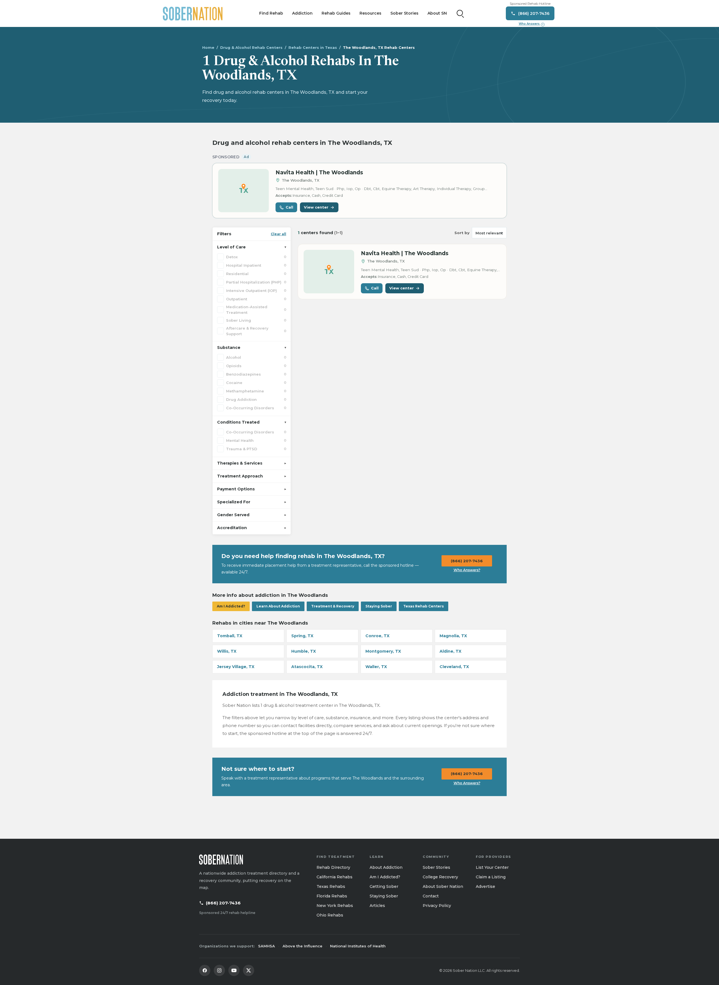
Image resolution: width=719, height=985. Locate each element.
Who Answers (531, 24)
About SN (437, 13)
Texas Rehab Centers (423, 606)
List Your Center (492, 867)
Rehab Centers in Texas (312, 47)
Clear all (278, 234)
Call (289, 207)
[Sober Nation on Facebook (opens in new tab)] (204, 970)
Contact (431, 896)
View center (316, 207)
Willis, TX (226, 651)
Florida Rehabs (332, 896)
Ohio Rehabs (330, 915)
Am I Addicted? (231, 606)
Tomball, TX (229, 635)
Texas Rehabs (331, 886)
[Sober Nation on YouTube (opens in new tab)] (234, 970)
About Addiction (386, 867)
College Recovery (440, 876)
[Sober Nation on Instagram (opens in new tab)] (219, 970)
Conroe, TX (377, 635)
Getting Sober (384, 886)
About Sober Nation (443, 886)
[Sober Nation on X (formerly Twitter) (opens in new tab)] (248, 970)
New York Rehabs (335, 905)
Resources (370, 13)
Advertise (485, 886)
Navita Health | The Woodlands (319, 172)
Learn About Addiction (278, 606)
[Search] (460, 13)
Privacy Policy (437, 905)
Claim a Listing (491, 876)
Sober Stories (404, 13)
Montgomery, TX (383, 651)
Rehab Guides (336, 13)
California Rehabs (334, 876)
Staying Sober (378, 606)
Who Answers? (467, 570)
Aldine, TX (450, 651)
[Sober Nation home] (192, 13)
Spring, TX (302, 635)
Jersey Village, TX (235, 666)
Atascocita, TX (307, 666)
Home (208, 47)
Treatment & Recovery (332, 606)
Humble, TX (303, 651)
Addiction (302, 13)
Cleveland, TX (454, 666)
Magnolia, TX (453, 635)
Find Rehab (271, 13)
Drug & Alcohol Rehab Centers (251, 47)
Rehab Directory (333, 867)
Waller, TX (376, 666)
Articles (377, 905)
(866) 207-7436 (467, 561)
